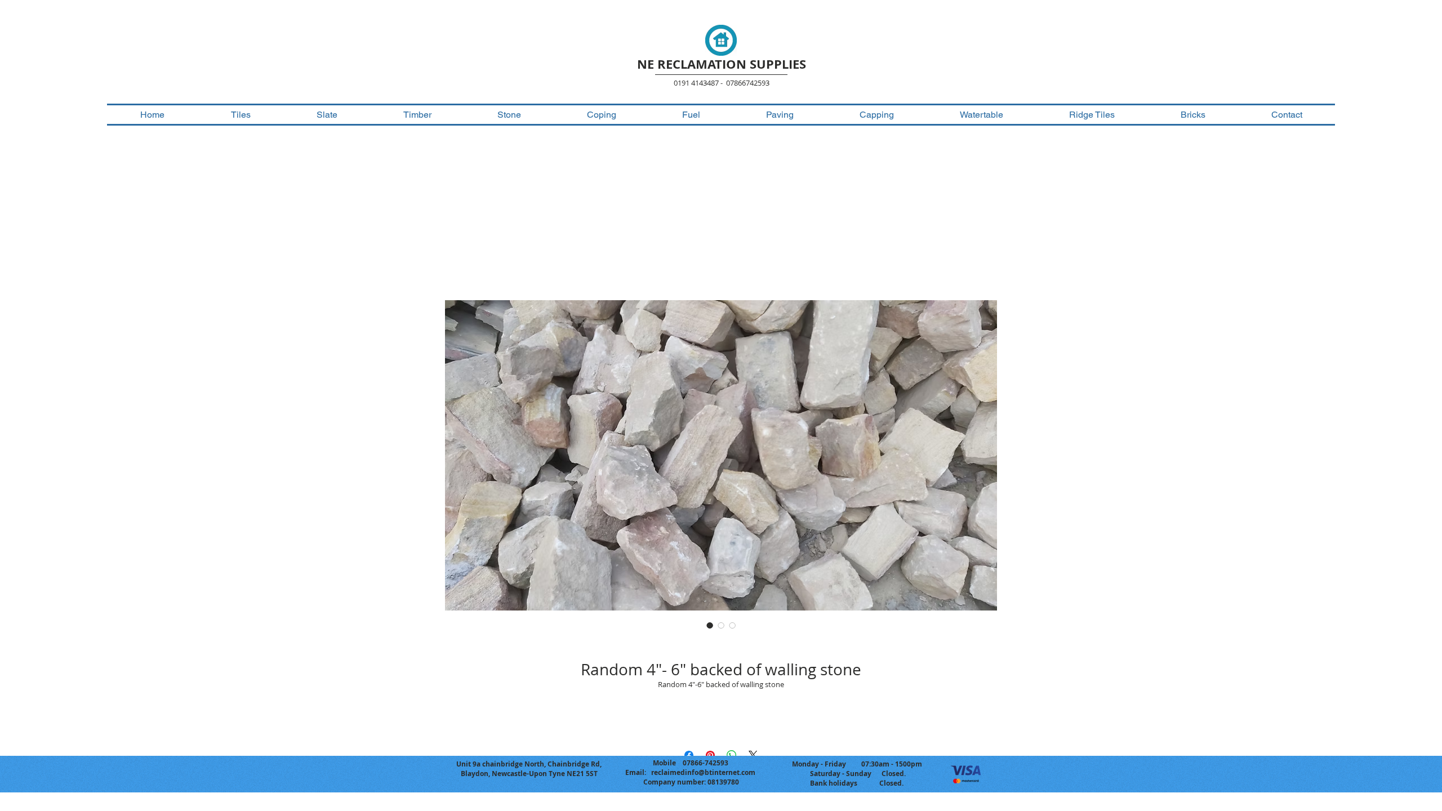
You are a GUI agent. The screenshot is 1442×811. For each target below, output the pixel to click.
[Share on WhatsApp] (731, 755)
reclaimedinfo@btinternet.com (703, 772)
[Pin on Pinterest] (710, 755)
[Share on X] (753, 755)
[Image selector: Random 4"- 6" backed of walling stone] (709, 625)
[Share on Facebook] (689, 755)
